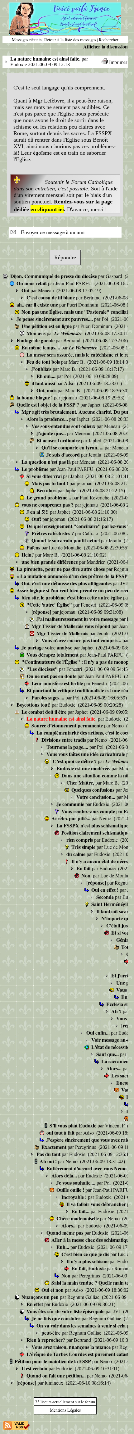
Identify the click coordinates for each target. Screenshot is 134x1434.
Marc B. (77, 361)
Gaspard (114, 276)
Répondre (65, 257)
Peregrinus (86, 1147)
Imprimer (118, 62)
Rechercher (108, 40)
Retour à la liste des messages (70, 40)
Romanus (124, 1268)
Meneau (46, 290)
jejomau (69, 397)
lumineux (55, 1382)
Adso (70, 383)
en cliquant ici (47, 209)
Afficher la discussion (105, 46)
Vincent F (115, 1125)
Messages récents (26, 40)
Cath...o (91, 533)
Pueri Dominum (83, 304)
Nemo (118, 725)
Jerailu (96, 454)
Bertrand (93, 297)
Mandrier (96, 561)
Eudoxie (68, 704)
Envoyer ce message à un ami (51, 232)
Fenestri (89, 604)
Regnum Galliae (84, 1297)
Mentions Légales (65, 1410)
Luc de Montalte (66, 547)
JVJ (124, 583)
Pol (105, 319)
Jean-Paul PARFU (74, 283)
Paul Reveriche (95, 497)
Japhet (95, 404)
